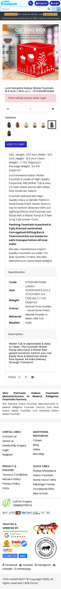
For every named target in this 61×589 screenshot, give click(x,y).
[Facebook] (26, 377)
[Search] (49, 9)
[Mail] (32, 377)
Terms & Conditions (14, 475)
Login (55, 3)
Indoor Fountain (43, 475)
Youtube (27, 565)
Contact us (9, 436)
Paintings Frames (44, 484)
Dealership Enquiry (14, 445)
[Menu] (59, 9)
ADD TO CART (16, 144)
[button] (4, 52)
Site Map (38, 454)
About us (8, 441)
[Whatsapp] (19, 377)
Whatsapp (24, 569)
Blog (36, 445)
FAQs (5, 488)
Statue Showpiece (44, 471)
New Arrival (40, 493)
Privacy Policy (11, 484)
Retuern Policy (11, 479)
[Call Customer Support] (30, 3)
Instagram (44, 565)
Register (42, 3)
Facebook (10, 565)
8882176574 (51, 14)
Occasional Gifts (43, 489)
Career (37, 440)
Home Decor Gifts (44, 480)
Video (36, 449)
